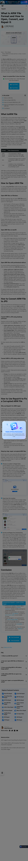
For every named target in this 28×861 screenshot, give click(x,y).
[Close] (26, 420)
